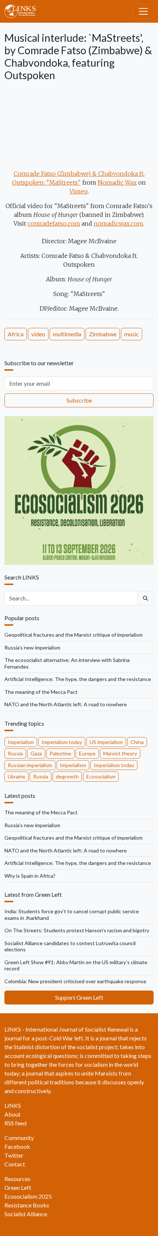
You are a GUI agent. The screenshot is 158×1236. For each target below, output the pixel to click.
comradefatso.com (54, 223)
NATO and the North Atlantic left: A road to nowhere (65, 704)
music (131, 333)
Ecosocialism (100, 776)
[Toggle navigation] (143, 11)
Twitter (14, 1155)
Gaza (36, 753)
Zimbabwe (102, 333)
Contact (14, 1164)
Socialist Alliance (25, 1213)
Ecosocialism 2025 (28, 1196)
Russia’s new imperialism (32, 647)
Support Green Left (79, 997)
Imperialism (21, 742)
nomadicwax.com (118, 223)
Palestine (60, 753)
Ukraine (16, 776)
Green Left (17, 1187)
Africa (16, 333)
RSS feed (15, 1123)
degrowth (67, 776)
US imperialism (106, 742)
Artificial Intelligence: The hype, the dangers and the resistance (77, 679)
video (38, 333)
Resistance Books (26, 1205)
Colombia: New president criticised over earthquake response (75, 981)
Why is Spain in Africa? (29, 876)
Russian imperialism (30, 765)
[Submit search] (145, 598)
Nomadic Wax (117, 182)
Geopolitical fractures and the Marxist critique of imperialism (73, 635)
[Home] (23, 11)
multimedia (67, 333)
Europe (87, 753)
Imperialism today (62, 742)
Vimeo (78, 191)
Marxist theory (120, 753)
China (137, 742)
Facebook (17, 1146)
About (12, 1114)
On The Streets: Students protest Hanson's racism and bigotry (76, 930)
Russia (15, 753)
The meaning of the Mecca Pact (41, 692)
